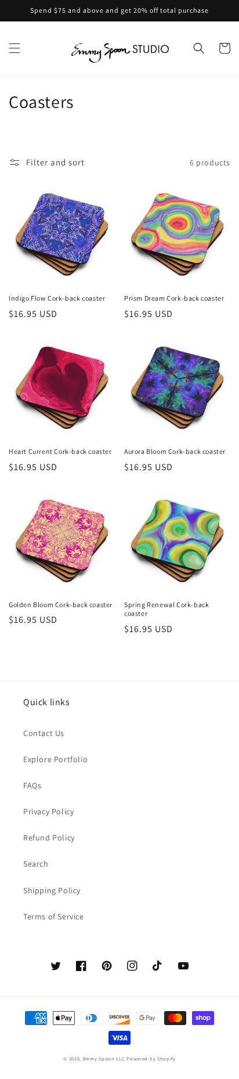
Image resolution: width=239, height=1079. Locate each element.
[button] (14, 48)
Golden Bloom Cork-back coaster (61, 604)
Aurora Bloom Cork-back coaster (175, 451)
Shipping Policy (52, 890)
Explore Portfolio (55, 759)
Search (36, 863)
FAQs (32, 785)
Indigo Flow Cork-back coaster (57, 298)
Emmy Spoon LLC (104, 1058)
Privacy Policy (48, 811)
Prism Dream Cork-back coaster (174, 298)
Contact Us (43, 733)
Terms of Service (53, 916)
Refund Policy (49, 837)
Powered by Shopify (151, 1058)
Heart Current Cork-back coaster (60, 451)
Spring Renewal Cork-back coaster (166, 609)
